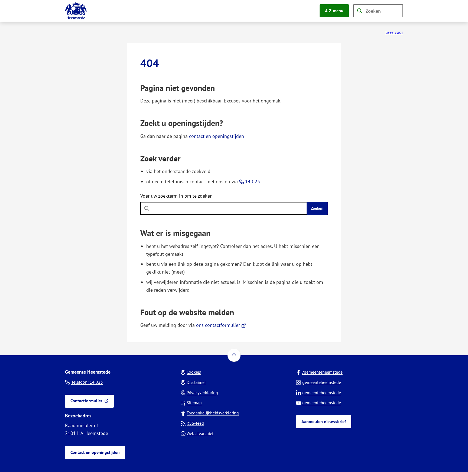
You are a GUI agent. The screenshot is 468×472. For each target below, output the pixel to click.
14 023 (252, 181)
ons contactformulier (221, 325)
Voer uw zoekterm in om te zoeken (176, 196)
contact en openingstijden (216, 136)
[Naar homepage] (76, 11)
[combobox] (378, 10)
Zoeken (317, 208)
